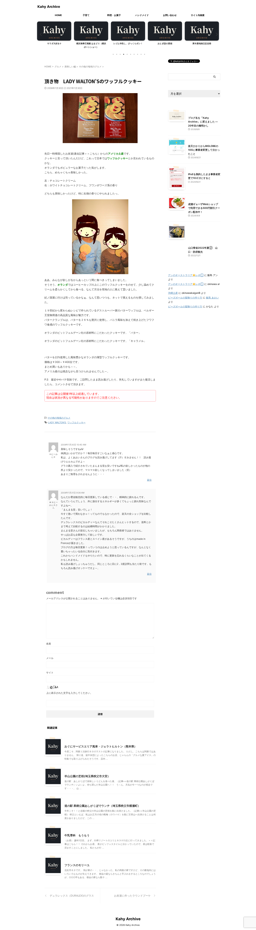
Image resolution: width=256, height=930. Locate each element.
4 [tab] (123, 54)
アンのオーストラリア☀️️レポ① (186, 275)
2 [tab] (116, 54)
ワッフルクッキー (76, 422)
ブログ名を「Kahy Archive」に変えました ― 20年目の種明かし (203, 121)
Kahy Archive (48, 7)
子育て (86, 15)
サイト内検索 (197, 15)
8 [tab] (137, 54)
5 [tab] (127, 54)
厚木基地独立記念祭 (201, 43)
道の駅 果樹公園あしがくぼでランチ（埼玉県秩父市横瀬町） (102, 805)
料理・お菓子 (114, 15)
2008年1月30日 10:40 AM (73, 444)
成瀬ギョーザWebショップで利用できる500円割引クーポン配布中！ (204, 208)
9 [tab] (141, 54)
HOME (58, 15)
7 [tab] (134, 54)
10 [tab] (144, 54)
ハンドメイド (142, 15)
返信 (149, 479)
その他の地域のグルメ (59, 417)
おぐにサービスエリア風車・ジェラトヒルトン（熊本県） (100, 746)
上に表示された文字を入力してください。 (69, 692)
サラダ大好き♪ (54, 43)
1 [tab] (113, 54)
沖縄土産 (173, 292)
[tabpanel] (54, 36)
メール (49, 658)
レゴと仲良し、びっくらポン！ (128, 43)
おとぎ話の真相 (165, 43)
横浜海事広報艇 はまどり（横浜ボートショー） (91, 45)
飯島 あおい (212, 297)
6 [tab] (130, 54)
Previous (40, 34)
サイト (49, 672)
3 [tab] (120, 54)
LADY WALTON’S (57, 422)
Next (215, 34)
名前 (48, 643)
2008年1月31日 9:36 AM (72, 492)
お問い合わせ (170, 15)
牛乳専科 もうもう (77, 835)
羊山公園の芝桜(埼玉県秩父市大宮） (87, 776)
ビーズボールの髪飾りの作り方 (185, 297)
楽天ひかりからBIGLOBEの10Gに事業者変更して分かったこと (204, 149)
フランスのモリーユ (77, 865)
